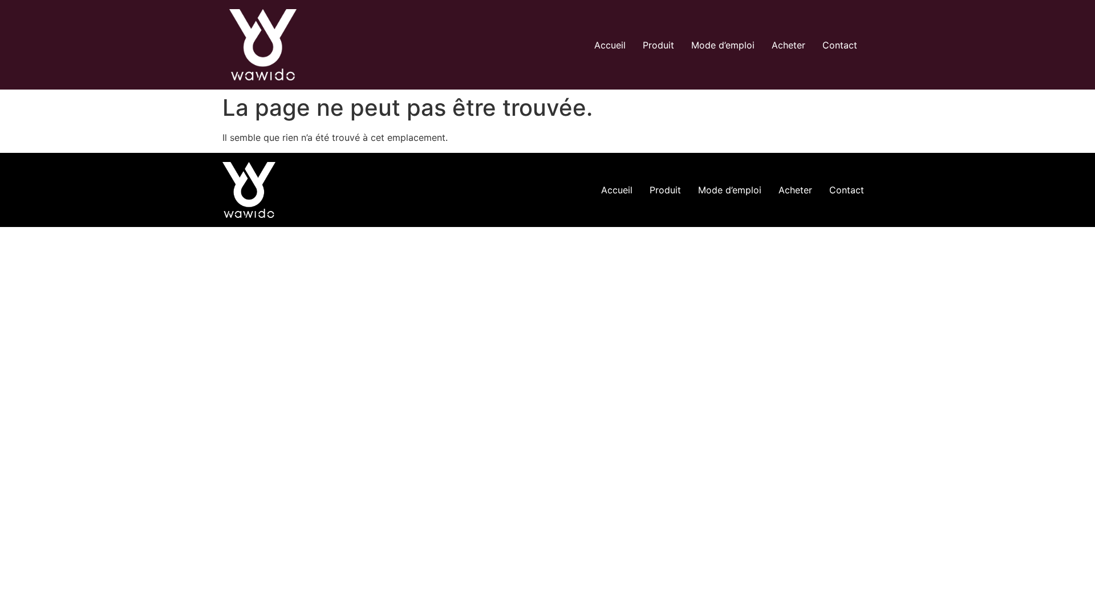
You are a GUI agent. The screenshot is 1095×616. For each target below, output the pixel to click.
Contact (839, 45)
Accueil (610, 45)
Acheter (788, 45)
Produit (658, 45)
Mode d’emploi (723, 45)
